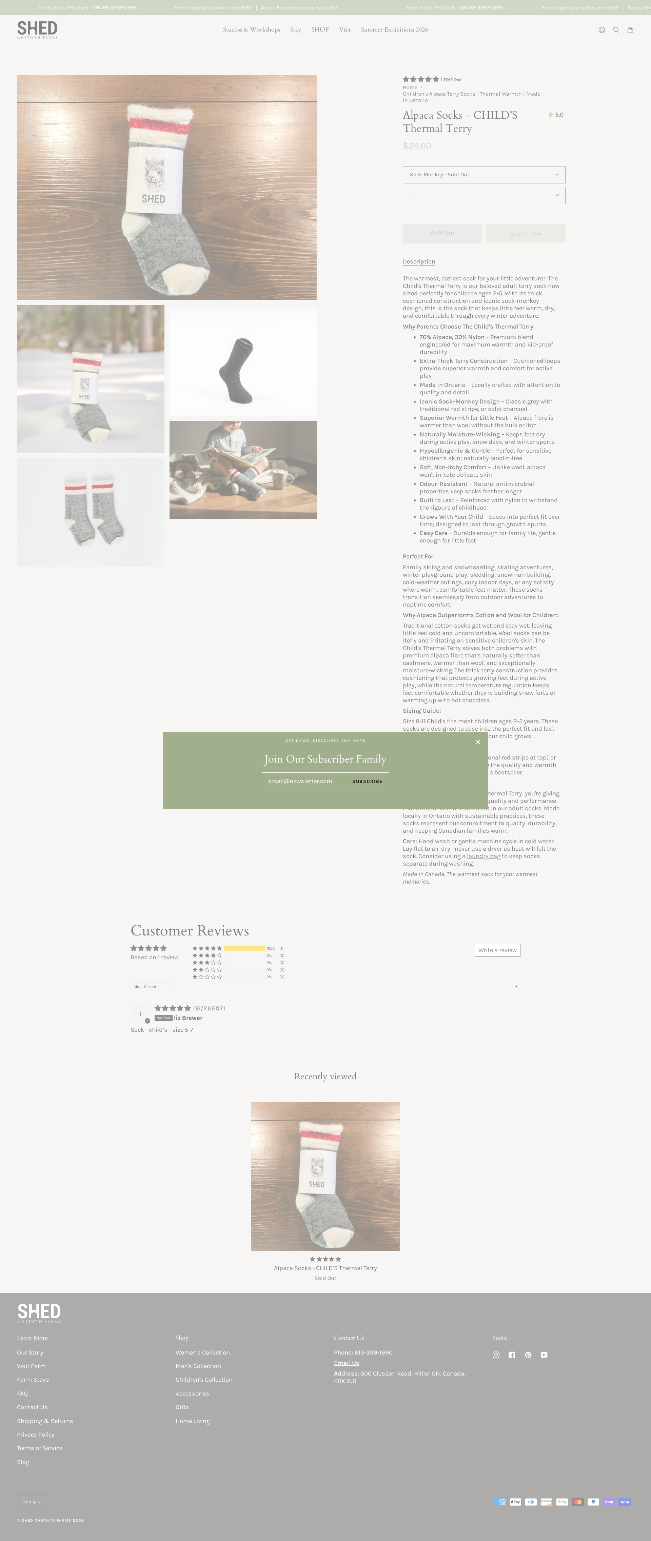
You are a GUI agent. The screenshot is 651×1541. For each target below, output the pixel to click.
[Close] (478, 741)
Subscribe (367, 781)
